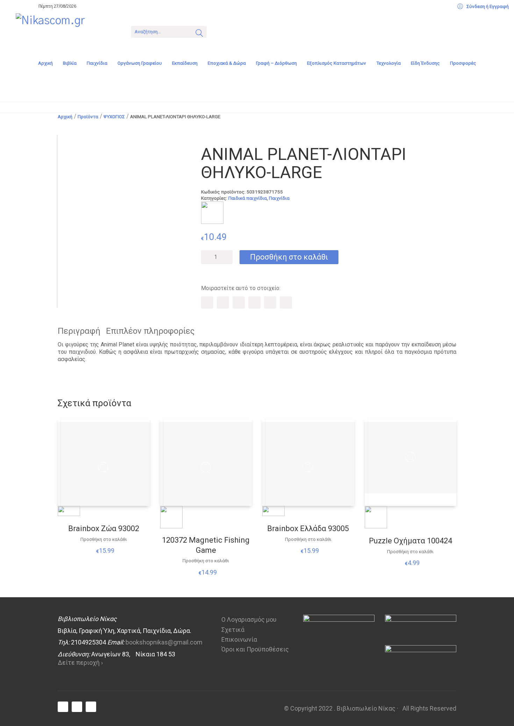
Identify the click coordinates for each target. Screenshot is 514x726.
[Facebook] (207, 302)
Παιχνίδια (279, 198)
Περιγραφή (79, 331)
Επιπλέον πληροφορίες (150, 331)
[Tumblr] (254, 302)
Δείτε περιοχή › (80, 662)
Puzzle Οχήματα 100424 (410, 540)
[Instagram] (91, 707)
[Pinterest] (239, 302)
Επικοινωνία (239, 639)
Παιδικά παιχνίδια (247, 198)
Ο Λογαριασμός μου (249, 619)
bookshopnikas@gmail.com (164, 642)
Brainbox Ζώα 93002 (103, 528)
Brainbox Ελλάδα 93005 (308, 528)
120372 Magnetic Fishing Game (206, 545)
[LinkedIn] (270, 302)
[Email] (286, 302)
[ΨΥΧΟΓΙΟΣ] (212, 213)
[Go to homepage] (68, 31)
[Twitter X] (223, 302)
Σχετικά (232, 629)
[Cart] (221, 31)
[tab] (82, 331)
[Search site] (199, 34)
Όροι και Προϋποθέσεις (255, 649)
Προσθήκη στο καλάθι (289, 257)
